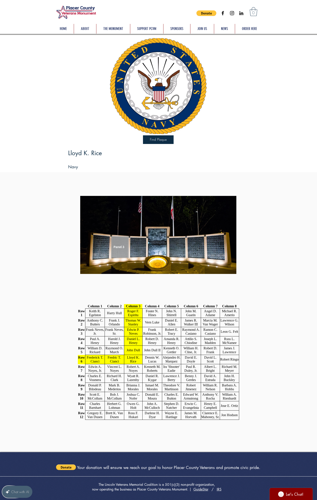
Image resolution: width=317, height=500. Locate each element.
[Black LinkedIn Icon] (241, 13)
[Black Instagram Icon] (232, 13)
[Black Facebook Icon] (223, 13)
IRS (219, 489)
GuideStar (200, 489)
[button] (206, 13)
